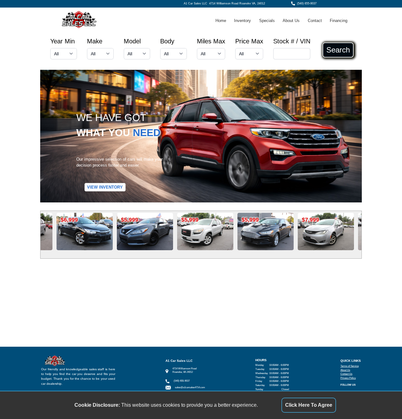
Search (338, 50)
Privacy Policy (348, 378)
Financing (338, 20)
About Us (291, 20)
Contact (315, 20)
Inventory (242, 20)
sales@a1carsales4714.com (190, 387)
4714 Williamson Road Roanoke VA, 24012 (237, 3)
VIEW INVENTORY (105, 187)
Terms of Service (349, 366)
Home (220, 20)
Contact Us (346, 373)
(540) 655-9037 (307, 3)
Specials (267, 20)
